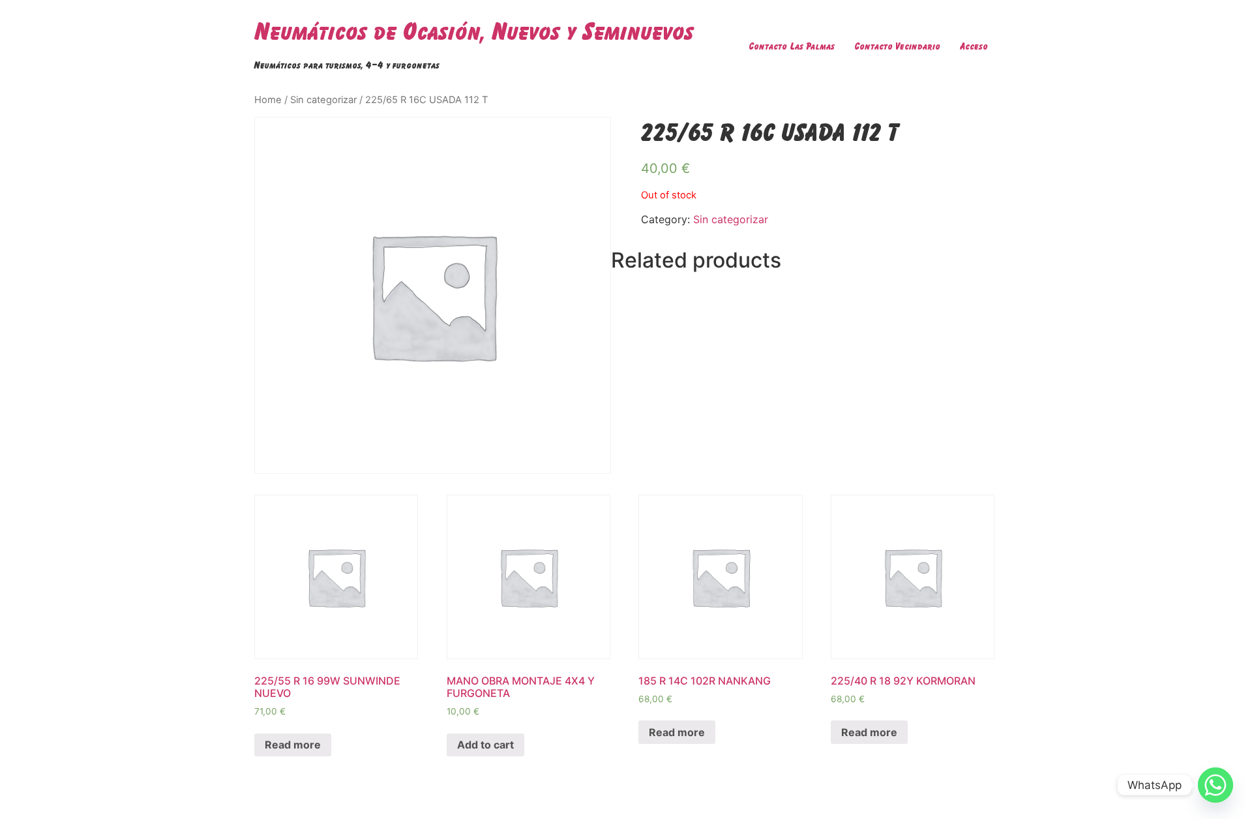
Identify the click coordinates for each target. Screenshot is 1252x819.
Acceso (974, 46)
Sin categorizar (323, 100)
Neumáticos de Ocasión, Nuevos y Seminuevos (474, 31)
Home (268, 100)
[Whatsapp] (1215, 785)
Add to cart (485, 744)
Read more (293, 744)
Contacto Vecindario (897, 46)
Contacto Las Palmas (792, 46)
